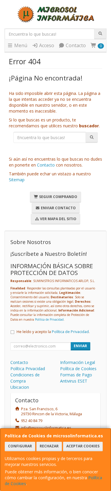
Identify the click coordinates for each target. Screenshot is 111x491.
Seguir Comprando (57, 196)
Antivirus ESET (73, 381)
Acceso (46, 45)
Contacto (75, 45)
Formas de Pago (76, 375)
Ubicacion (19, 387)
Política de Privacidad (49, 319)
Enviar (80, 345)
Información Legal (77, 362)
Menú (20, 45)
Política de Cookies (78, 368)
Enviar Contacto (58, 207)
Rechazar (49, 446)
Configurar (20, 446)
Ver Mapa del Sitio (57, 218)
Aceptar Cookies (82, 446)
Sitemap (17, 179)
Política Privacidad (27, 368)
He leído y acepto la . (53, 331)
